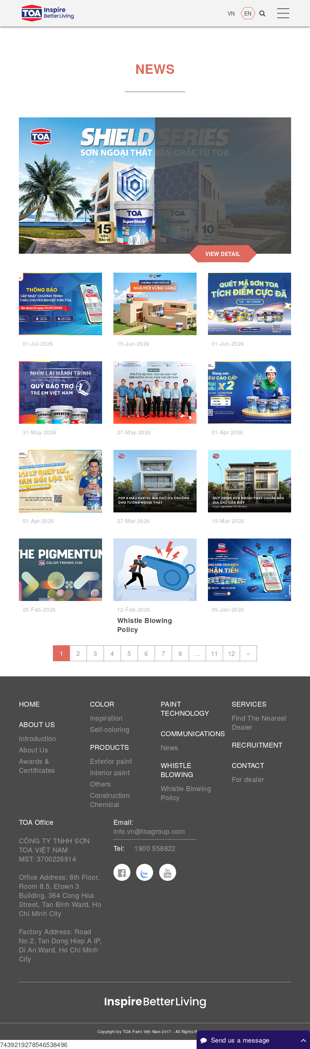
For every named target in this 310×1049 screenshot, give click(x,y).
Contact (248, 765)
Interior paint (110, 772)
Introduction (37, 738)
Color (102, 704)
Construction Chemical (110, 799)
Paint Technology (185, 708)
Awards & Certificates (37, 765)
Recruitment (257, 744)
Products (109, 747)
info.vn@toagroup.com (149, 831)
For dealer (248, 779)
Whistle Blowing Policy (144, 625)
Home (29, 704)
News (169, 747)
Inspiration (106, 718)
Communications (190, 733)
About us (37, 724)
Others (100, 783)
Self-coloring (110, 729)
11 (214, 653)
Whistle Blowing (177, 769)
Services (249, 704)
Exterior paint (111, 761)
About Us (33, 749)
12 (231, 653)
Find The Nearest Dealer (259, 722)
